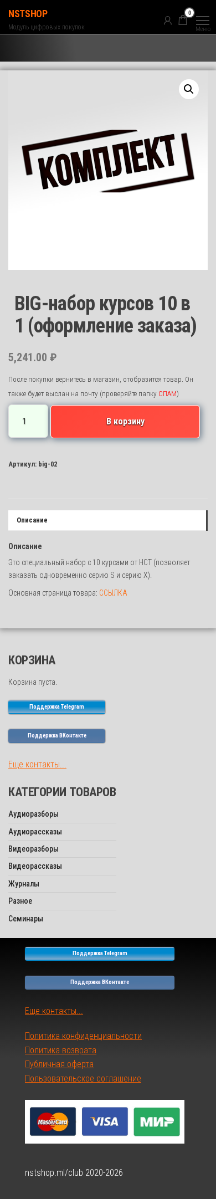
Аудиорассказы (35, 831)
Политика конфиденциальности (83, 1036)
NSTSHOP (27, 13)
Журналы (23, 883)
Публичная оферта (59, 1064)
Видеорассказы (35, 866)
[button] (189, 89)
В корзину (125, 421)
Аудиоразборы (33, 813)
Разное (20, 900)
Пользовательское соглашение (83, 1078)
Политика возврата (60, 1050)
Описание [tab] (32, 520)
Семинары (25, 918)
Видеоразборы (33, 848)
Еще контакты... (37, 764)
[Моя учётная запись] (168, 20)
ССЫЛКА (113, 592)
